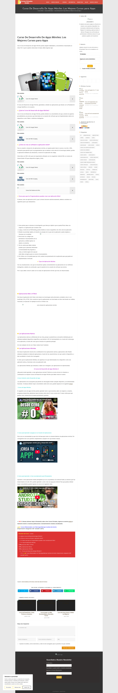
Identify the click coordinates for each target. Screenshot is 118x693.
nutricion (82, 177)
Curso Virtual (83, 167)
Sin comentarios (95, 93)
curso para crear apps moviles (41, 581)
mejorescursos (90, 174)
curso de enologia (94, 140)
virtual (87, 181)
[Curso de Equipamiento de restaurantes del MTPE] (81, 103)
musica (97, 174)
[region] (18, 682)
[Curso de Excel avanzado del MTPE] (81, 115)
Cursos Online (83, 159)
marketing (82, 174)
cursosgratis (92, 154)
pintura (93, 177)
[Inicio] (36, 10)
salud (97, 179)
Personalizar (8, 687)
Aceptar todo (26, 687)
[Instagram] (93, 39)
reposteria (91, 179)
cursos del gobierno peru (86, 152)
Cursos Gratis (83, 154)
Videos (81, 181)
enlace (71, 384)
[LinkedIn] (94, 81)
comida (81, 137)
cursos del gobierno (84, 150)
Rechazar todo (18, 687)
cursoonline (83, 145)
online (88, 177)
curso (93, 137)
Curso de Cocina (83, 140)
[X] (86, 39)
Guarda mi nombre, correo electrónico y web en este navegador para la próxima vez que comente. (44, 644)
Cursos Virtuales (84, 164)
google (82, 172)
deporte (90, 167)
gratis (87, 172)
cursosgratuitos (84, 157)
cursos (97, 145)
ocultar (31, 533)
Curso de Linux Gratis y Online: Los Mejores (66, 613)
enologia (82, 169)
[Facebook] (90, 39)
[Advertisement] (46, 25)
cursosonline (92, 159)
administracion (87, 135)
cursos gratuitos (94, 157)
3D (80, 135)
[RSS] (98, 81)
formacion (94, 169)
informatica (93, 172)
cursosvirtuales (93, 164)
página (70, 521)
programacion (83, 179)
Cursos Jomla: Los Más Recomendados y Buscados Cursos (46, 614)
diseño (95, 167)
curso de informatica (85, 142)
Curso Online (91, 145)
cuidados (88, 137)
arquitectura (95, 135)
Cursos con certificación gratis (87, 147)
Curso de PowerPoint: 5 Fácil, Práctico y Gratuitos (26, 613)
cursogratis (94, 142)
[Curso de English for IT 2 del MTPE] (81, 91)
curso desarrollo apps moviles (28, 581)
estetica (88, 169)
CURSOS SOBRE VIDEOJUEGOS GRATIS (87, 162)
